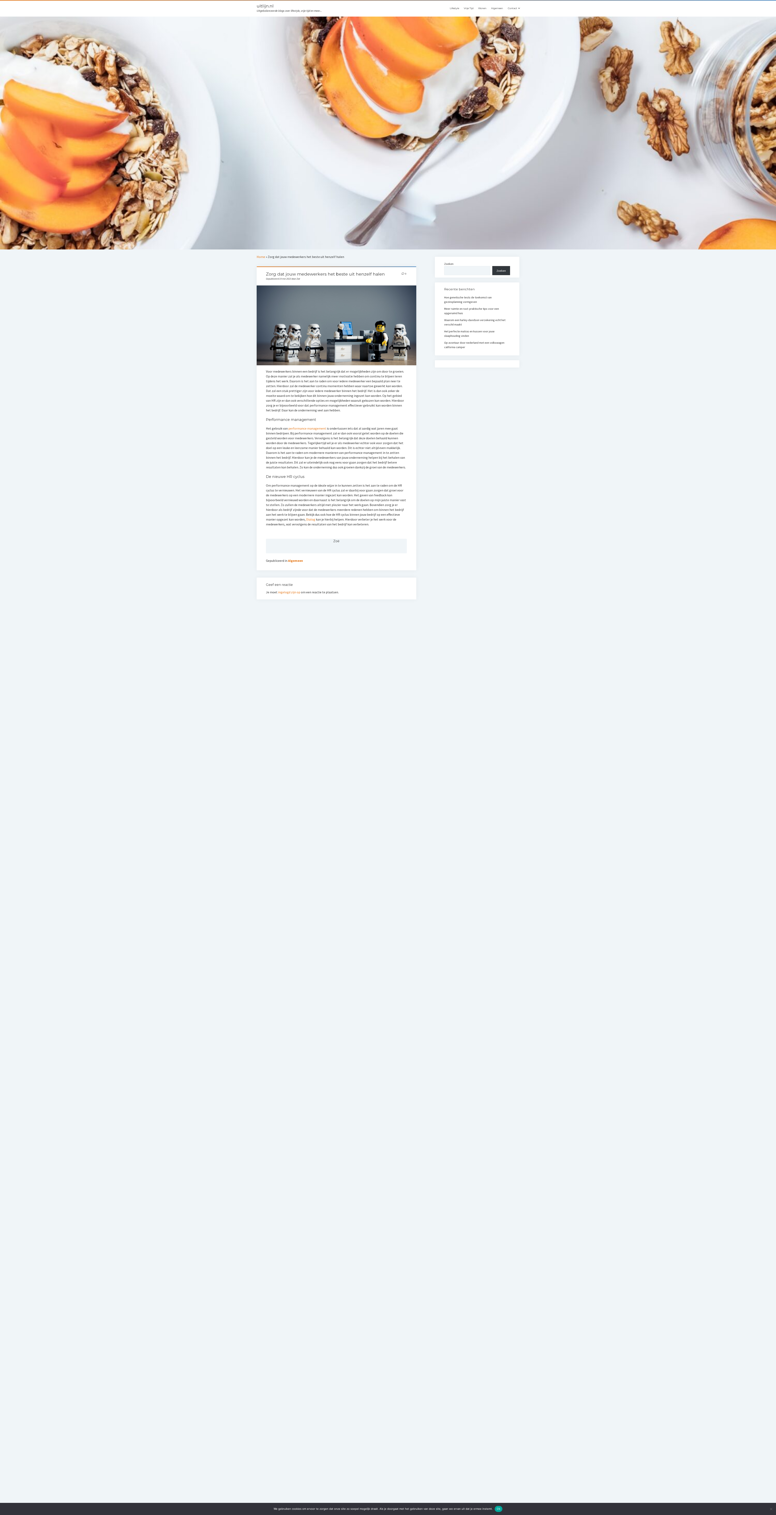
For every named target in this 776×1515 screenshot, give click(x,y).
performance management (307, 428)
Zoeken (448, 264)
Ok (498, 1508)
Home (261, 257)
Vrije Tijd (468, 8)
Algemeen (497, 8)
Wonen (482, 8)
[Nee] (771, 1509)
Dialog (310, 519)
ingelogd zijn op (289, 592)
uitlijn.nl (265, 5)
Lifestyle (454, 8)
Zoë (336, 541)
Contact (512, 8)
